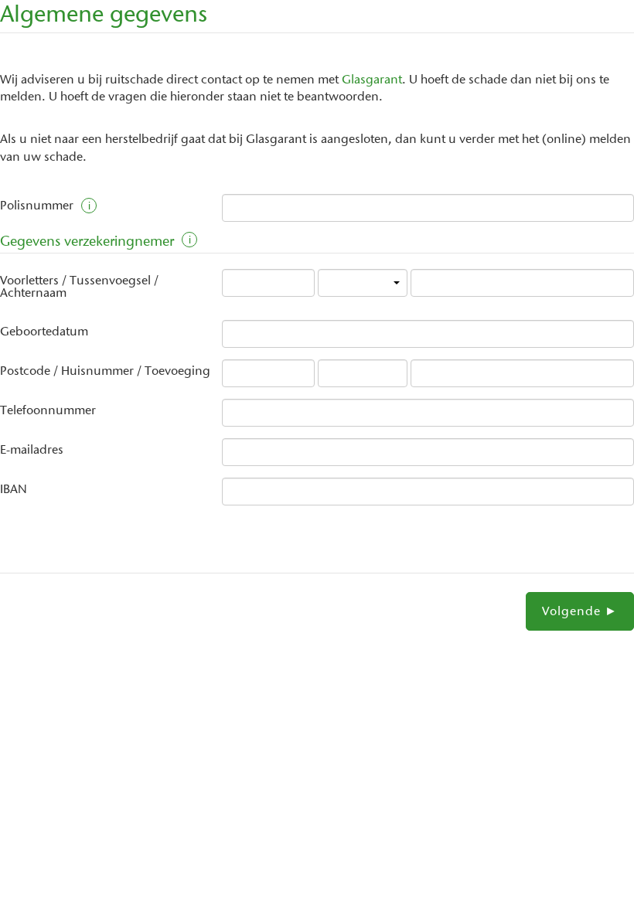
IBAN (13, 490)
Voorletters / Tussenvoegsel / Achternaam (79, 287)
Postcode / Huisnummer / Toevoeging (105, 372)
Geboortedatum (44, 332)
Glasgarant (372, 80)
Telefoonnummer (48, 411)
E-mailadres (31, 450)
